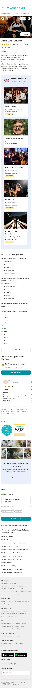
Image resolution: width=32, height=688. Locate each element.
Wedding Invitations (6, 569)
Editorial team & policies (8, 586)
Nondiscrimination (22, 586)
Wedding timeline (19, 626)
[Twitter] (7, 663)
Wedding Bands (5, 556)
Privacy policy (14, 591)
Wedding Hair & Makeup (8, 543)
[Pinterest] (10, 663)
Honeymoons (26, 629)
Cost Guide (10, 616)
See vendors (16, 478)
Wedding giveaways (7, 626)
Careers (3, 588)
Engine (3, 616)
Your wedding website (7, 611)
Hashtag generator (21, 623)
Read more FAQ (16, 350)
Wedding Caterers (6, 546)
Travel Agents (19, 569)
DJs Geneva (18, 511)
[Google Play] (21, 656)
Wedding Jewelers (6, 572)
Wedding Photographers (8, 540)
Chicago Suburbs (6, 13)
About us (14, 583)
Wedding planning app (7, 623)
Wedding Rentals (6, 553)
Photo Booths (17, 553)
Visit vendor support (7, 646)
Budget (3, 613)
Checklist (18, 611)
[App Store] (7, 656)
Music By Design (11, 106)
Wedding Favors (18, 572)
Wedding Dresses (18, 556)
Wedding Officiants (22, 549)
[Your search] (2, 18)
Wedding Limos (17, 559)
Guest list (25, 611)
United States (10, 673)
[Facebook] (3, 663)
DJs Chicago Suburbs (7, 511)
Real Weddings (16, 629)
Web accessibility (14, 594)
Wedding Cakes (5, 559)
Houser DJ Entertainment (14, 138)
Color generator (5, 629)
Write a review (16, 373)
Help (16, 616)
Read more (6, 400)
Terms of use (5, 591)
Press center (11, 588)
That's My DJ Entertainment (15, 168)
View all (25, 34)
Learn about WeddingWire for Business (12, 643)
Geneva (16, 13)
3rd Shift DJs (9, 200)
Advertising (20, 588)
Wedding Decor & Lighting (8, 566)
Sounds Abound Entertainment (11, 232)
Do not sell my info (25, 591)
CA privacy (4, 594)
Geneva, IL (7, 48)
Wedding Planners (22, 543)
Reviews (10, 601)
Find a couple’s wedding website (10, 636)
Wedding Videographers (8, 549)
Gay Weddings (5, 604)
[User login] (29, 8)
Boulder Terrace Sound (20, 526)
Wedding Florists (18, 546)
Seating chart (22, 613)
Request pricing (16, 519)
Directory (3, 601)
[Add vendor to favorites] (29, 18)
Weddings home (6, 583)
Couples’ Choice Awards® (22, 601)
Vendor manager (12, 613)
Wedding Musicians (6, 562)
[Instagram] (14, 663)
